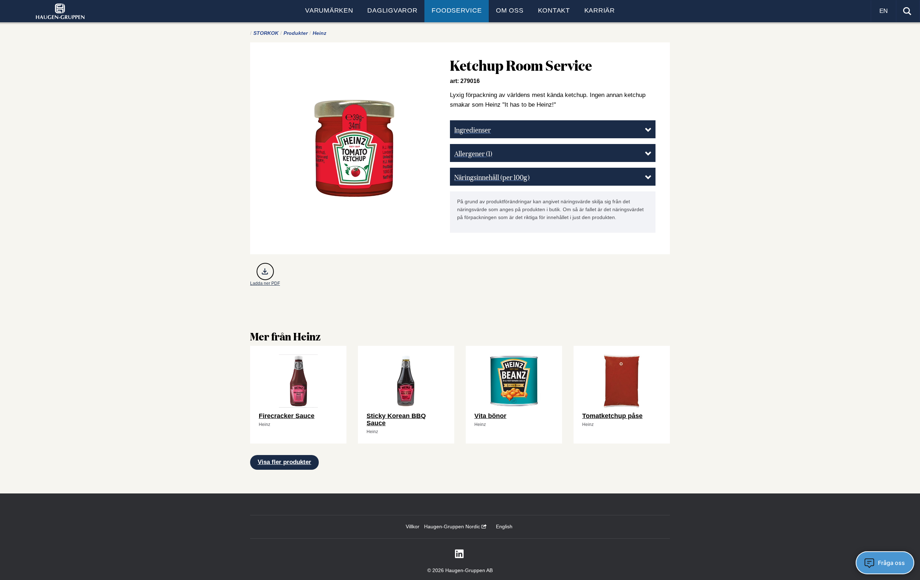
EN (883, 11)
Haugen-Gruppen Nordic (453, 526)
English (504, 526)
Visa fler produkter (284, 462)
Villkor (412, 526)
